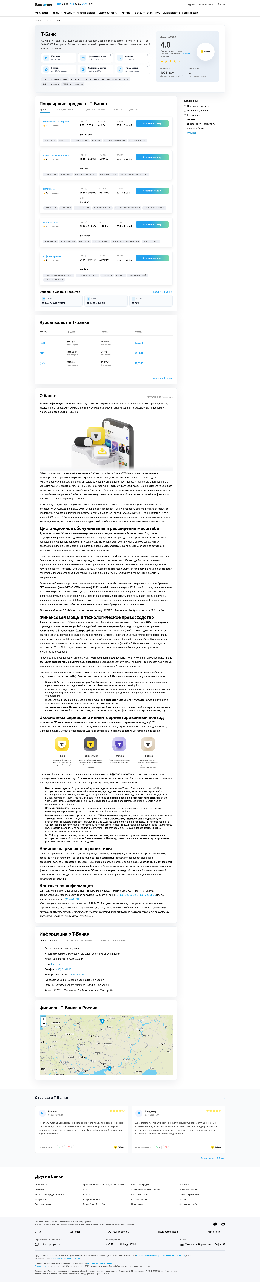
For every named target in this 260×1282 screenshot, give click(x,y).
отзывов (186, 53)
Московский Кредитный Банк (49, 1194)
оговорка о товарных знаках (99, 1263)
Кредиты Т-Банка (163, 291)
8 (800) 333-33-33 (126, 894)
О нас (38, 1231)
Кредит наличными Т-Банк (56, 155)
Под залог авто (50, 222)
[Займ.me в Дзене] (215, 1224)
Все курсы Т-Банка (162, 378)
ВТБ (85, 1189)
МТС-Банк (184, 1184)
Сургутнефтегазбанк (189, 1204)
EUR (72, 4)
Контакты (74, 1231)
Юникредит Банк (139, 1194)
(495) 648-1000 (73, 899)
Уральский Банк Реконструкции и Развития (104, 1184)
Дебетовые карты (108, 13)
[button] (221, 4)
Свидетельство (41, 1266)
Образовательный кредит (56, 121)
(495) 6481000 (63, 969)
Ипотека (126, 13)
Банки (150, 13)
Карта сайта (214, 1231)
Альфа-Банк (41, 1199)
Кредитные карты (86, 13)
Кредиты (68, 13)
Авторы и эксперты (119, 1231)
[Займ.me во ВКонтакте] (223, 1224)
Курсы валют (41, 13)
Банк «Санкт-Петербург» (95, 1204)
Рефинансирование (53, 256)
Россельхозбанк (43, 1204)
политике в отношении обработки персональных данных (160, 1256)
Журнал (191, 4)
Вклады (138, 13)
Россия (182, 1199)
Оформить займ (190, 13)
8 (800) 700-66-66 (146, 894)
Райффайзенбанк (91, 1199)
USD (59, 4)
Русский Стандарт (140, 1199)
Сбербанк (40, 1189)
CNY (84, 4)
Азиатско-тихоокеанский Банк (146, 1189)
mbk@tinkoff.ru (76, 974)
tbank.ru (55, 964)
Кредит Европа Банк (189, 1194)
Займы (56, 13)
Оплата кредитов (171, 13)
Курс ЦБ (138, 332)
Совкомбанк (41, 1184)
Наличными (49, 189)
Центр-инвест (138, 1204)
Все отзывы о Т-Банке (213, 1158)
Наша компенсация (168, 1231)
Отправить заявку (152, 123)
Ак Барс (87, 1194)
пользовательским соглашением (65, 1258)
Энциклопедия (205, 4)
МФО (157, 13)
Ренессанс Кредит (140, 1184)
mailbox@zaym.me (50, 1244)
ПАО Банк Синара (188, 1189)
